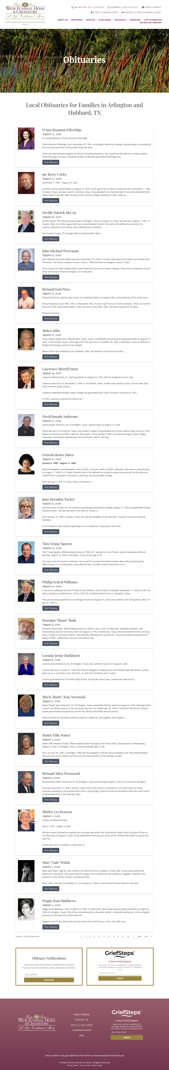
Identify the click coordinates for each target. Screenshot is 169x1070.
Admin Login (97, 1065)
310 (146, 936)
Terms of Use (85, 1065)
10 (128, 936)
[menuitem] (63, 19)
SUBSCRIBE (49, 980)
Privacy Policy (72, 1065)
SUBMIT (120, 978)
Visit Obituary (50, 162)
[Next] (151, 936)
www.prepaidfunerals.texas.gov (109, 1055)
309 (139, 936)
